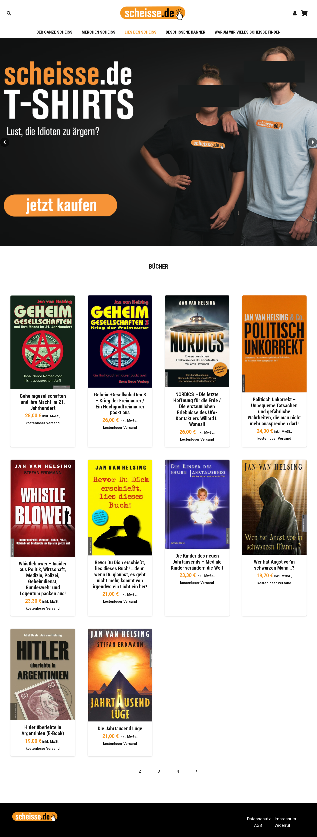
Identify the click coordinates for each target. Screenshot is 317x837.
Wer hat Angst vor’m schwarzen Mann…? (274, 565)
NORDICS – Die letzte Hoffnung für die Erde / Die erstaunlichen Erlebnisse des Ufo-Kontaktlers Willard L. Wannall (197, 409)
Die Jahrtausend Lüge (120, 728)
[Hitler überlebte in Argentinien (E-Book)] (42, 631)
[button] (8, 13)
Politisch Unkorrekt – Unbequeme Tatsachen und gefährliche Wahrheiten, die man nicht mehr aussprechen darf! (274, 411)
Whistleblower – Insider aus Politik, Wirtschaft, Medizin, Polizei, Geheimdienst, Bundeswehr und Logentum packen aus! (43, 579)
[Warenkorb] (304, 13)
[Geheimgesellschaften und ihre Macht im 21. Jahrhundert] (42, 298)
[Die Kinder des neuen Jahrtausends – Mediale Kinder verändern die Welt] (197, 462)
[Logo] (152, 13)
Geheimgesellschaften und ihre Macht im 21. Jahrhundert (43, 402)
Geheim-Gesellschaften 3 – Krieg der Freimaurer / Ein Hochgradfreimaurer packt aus (120, 404)
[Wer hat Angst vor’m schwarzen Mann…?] (274, 462)
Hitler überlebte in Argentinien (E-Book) (42, 730)
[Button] (295, 13)
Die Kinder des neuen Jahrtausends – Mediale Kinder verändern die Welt (197, 562)
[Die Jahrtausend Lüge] (120, 631)
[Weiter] (196, 771)
